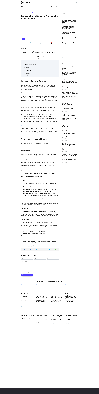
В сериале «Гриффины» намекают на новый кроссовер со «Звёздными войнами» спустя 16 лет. (57, 317)
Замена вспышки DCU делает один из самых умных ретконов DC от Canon (69, 125)
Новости (34, 6)
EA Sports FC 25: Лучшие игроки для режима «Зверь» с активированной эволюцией (69, 73)
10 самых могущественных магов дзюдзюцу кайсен (68, 33)
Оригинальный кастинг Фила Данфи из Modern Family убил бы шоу (70, 93)
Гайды (22, 6)
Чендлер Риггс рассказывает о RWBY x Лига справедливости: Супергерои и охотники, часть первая (69, 156)
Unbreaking (28, 69)
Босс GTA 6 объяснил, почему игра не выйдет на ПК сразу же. (27, 295)
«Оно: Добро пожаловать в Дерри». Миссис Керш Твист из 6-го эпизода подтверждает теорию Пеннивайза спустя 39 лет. (70, 21)
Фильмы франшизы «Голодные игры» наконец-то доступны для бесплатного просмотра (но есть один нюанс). (57, 296)
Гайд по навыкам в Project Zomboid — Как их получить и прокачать (69, 115)
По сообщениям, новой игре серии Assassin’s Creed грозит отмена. (41, 317)
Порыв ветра (28, 75)
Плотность (28, 72)
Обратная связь (59, 6)
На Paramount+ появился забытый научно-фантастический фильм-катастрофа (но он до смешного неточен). (69, 104)
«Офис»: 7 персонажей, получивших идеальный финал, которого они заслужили (69, 67)
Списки (52, 6)
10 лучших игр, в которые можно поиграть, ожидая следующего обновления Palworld (68, 27)
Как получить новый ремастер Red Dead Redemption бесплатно (69, 38)
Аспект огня (28, 70)
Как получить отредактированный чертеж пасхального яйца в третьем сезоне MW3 (69, 145)
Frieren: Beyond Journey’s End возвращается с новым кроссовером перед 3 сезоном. (71, 317)
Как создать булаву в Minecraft (30, 64)
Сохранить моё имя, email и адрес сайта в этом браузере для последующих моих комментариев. (37, 272)
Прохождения (28, 6)
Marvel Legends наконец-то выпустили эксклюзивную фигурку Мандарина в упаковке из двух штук (69, 54)
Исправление (28, 67)
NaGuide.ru (25, 2)
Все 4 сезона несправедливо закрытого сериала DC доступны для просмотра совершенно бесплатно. (71, 296)
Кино (39, 6)
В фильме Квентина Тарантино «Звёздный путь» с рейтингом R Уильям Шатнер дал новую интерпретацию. (42, 296)
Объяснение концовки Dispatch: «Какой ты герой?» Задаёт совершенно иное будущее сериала (69, 43)
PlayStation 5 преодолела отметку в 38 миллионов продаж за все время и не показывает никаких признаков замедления (69, 83)
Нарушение (28, 73)
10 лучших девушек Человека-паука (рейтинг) (69, 49)
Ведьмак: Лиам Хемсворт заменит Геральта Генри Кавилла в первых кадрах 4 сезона (70, 61)
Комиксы (43, 6)
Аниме (48, 6)
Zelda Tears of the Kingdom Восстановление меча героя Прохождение (68, 135)
